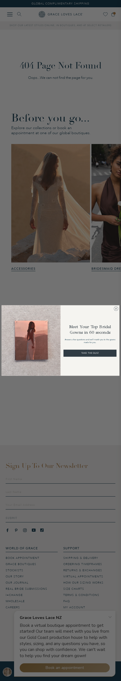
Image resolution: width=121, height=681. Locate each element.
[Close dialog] (116, 309)
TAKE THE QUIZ (90, 353)
